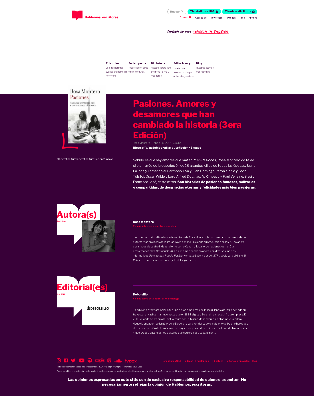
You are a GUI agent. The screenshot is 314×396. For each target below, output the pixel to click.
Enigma (118, 367)
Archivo (253, 17)
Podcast (188, 361)
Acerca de (201, 17)
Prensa (231, 17)
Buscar (175, 11)
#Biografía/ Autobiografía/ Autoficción (80, 159)
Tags (242, 17)
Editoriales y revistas (184, 70)
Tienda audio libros (238, 11)
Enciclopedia (138, 67)
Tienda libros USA (202, 11)
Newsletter (217, 17)
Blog (205, 67)
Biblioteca (161, 69)
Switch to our (198, 31)
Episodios (116, 69)
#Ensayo (108, 159)
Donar (184, 17)
